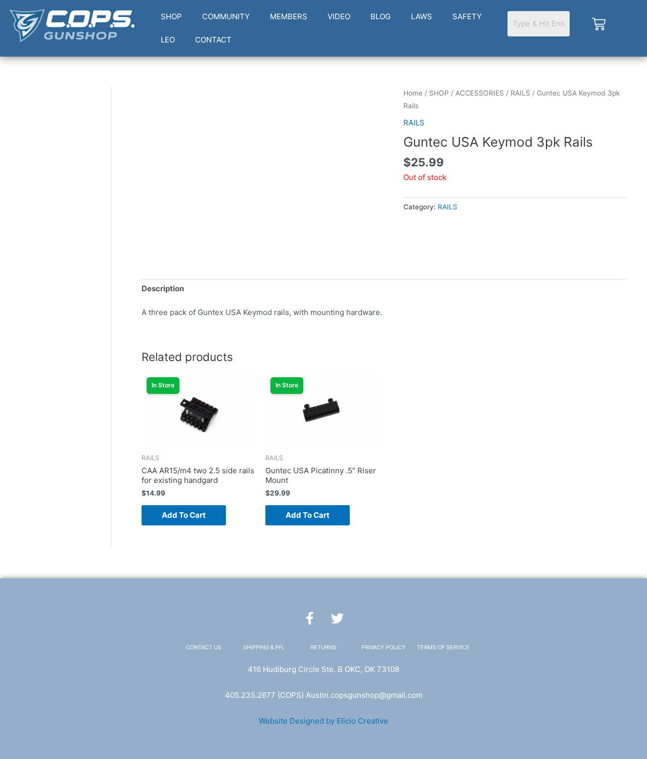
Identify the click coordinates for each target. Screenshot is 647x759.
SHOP (171, 16)
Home (413, 93)
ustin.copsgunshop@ (348, 695)
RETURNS (323, 647)
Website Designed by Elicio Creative (323, 721)
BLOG (381, 16)
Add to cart (184, 515)
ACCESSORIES (479, 93)
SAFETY (467, 16)
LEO (168, 39)
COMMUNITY (226, 16)
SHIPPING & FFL (264, 647)
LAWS (421, 16)
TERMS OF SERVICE (443, 647)
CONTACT (213, 39)
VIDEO (339, 16)
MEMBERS (288, 16)
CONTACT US (203, 647)
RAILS (520, 93)
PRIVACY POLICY (383, 647)
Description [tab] (163, 288)
